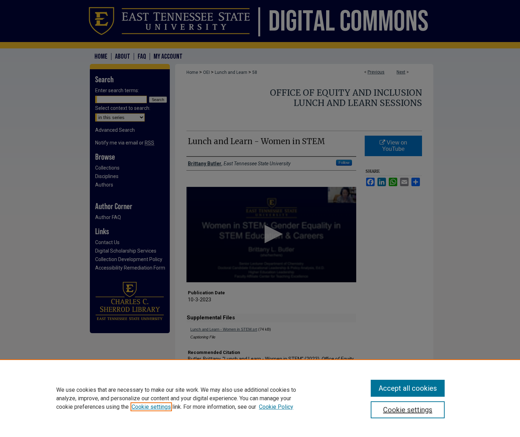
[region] (260, 398)
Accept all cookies (408, 388)
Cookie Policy (276, 406)
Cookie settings (151, 406)
